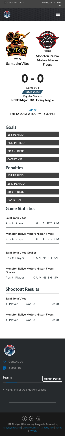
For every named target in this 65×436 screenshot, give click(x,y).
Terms (59, 427)
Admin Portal (52, 379)
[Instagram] (39, 418)
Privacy (33, 430)
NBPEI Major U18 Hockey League (26, 389)
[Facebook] (24, 418)
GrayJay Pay (47, 427)
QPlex (32, 110)
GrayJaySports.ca (12, 427)
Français (48, 2)
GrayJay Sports (15, 2)
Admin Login (57, 4)
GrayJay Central (31, 427)
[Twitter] (31, 418)
